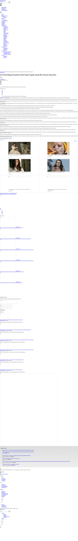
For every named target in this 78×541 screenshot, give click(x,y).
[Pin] (2, 93)
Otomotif (5, 515)
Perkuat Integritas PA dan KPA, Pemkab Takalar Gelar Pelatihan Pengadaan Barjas (12, 271)
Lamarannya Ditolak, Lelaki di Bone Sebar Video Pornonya (11, 458)
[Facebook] (2, 498)
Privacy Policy (4, 495)
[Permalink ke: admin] (1, 78)
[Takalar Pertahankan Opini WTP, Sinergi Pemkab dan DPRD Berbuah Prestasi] (8, 281)
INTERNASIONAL (7, 516)
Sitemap (3, 496)
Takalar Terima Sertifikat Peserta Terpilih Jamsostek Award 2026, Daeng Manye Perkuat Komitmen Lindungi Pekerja (16, 260)
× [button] (0, 510)
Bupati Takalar (4, 485)
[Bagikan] (1, 84)
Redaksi (3, 504)
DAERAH (3, 478)
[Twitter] (2, 91)
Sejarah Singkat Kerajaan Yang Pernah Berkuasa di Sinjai (11, 464)
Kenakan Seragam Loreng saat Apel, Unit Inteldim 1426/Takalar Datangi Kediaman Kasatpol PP (16, 455)
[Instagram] (2, 502)
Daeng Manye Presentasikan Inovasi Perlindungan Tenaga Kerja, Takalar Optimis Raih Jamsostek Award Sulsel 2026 (16, 249)
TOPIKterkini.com (7, 97)
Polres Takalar (4, 487)
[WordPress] (2, 501)
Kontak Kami (4, 506)
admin (1, 79)
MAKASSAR (2, 72)
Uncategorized (4, 479)
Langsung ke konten (3, 0)
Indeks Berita (4, 492)
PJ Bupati (3, 484)
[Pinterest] (2, 500)
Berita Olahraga (4, 7)
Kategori (3, 513)
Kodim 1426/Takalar (5, 486)
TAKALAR (3, 480)
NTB (2, 477)
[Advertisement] (27, 65)
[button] (9, 2)
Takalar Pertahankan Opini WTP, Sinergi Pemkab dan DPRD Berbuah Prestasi (11, 282)
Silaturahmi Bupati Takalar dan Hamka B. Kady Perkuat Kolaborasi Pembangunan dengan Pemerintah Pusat (15, 238)
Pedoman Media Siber (5, 494)
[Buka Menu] (1, 5)
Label (2, 518)
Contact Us (3, 491)
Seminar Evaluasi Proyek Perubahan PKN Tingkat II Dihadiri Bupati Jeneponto (11, 227)
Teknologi (5, 517)
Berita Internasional (4, 10)
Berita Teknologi (4, 9)
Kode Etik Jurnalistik (5, 493)
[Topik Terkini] (2, 1)
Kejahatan (3, 8)
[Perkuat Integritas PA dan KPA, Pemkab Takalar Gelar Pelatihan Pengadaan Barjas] (8, 270)
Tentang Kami (4, 505)
